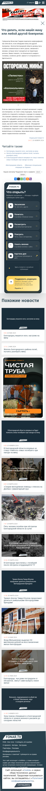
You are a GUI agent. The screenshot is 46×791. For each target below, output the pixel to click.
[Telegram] (24, 179)
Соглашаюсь (24, 784)
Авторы (15, 745)
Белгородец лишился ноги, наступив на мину (22, 151)
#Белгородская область (14, 165)
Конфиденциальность (11, 751)
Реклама (15, 748)
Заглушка (23, 745)
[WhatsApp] (21, 179)
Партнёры (7, 748)
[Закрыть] (42, 23)
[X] (18, 179)
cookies (22, 760)
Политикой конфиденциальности (27, 779)
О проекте (7, 745)
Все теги (10, 742)
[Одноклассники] (27, 179)
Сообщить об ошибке (23, 742)
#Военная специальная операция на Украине (28, 166)
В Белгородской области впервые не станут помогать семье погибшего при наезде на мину (25, 159)
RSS (4, 742)
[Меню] (43, 2)
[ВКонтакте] (15, 179)
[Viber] (30, 179)
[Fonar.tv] (7, 3)
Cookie (27, 770)
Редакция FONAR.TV (36, 138)
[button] (42, 63)
